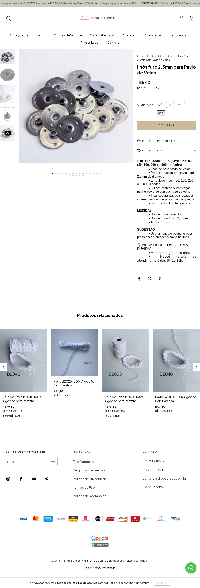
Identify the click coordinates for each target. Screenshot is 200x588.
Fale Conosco (83, 462)
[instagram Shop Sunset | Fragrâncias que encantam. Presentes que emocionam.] (8, 479)
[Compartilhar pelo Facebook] (139, 278)
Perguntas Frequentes (89, 470)
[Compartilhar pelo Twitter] (150, 278)
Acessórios (152, 35)
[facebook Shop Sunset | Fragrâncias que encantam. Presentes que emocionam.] (21, 479)
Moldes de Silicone (68, 35)
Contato (113, 42)
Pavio (171, 56)
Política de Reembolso (90, 496)
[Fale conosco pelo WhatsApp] (190, 567)
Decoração (177, 35)
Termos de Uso (84, 487)
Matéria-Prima (100, 35)
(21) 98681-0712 (153, 470)
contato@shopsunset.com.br (164, 478)
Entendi (161, 583)
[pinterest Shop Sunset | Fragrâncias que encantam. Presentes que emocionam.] (46, 479)
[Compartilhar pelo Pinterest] (160, 278)
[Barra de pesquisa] (8, 19)
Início (140, 56)
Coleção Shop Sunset (26, 35)
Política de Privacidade (90, 479)
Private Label (90, 42)
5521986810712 (153, 461)
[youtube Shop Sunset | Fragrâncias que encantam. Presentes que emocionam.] (34, 479)
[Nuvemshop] (100, 568)
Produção (129, 35)
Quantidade (145, 105)
